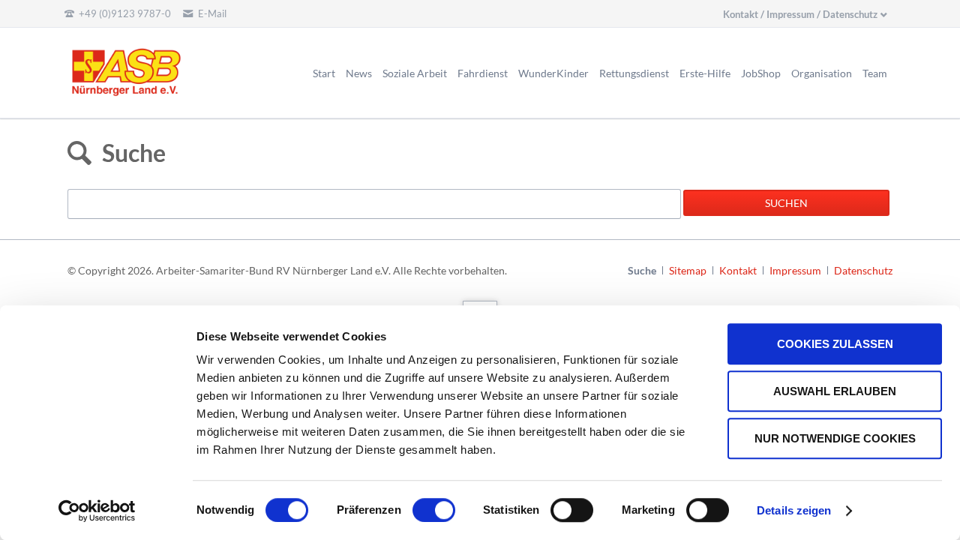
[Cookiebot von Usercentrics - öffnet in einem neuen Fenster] (97, 511)
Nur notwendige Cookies (835, 438)
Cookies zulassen (835, 344)
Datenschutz (863, 270)
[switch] (417, 510)
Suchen (786, 202)
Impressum (795, 270)
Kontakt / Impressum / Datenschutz (800, 14)
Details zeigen (794, 510)
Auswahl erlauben (834, 391)
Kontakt (738, 270)
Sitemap (687, 270)
